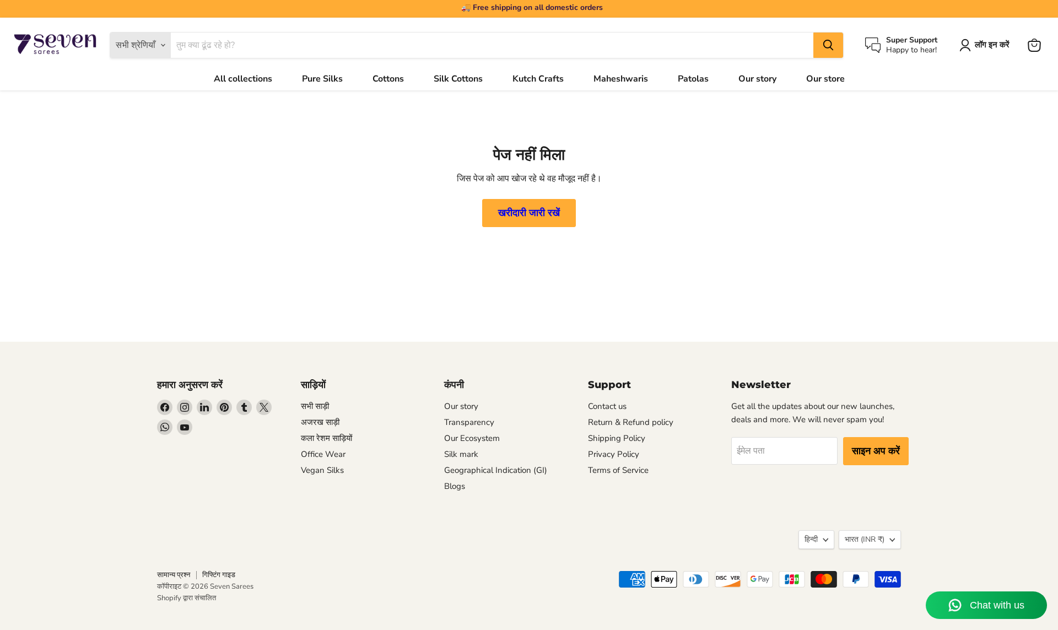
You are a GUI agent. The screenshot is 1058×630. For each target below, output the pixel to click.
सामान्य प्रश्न (173, 575)
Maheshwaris (620, 79)
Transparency (469, 422)
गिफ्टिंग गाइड (218, 575)
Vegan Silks (322, 470)
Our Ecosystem (472, 438)
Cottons (388, 79)
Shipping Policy (616, 438)
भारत (864, 539)
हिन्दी (811, 539)
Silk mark (461, 454)
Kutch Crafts (538, 79)
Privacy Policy (613, 454)
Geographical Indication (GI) (495, 470)
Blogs (454, 486)
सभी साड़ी (315, 406)
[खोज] (828, 45)
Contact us (607, 406)
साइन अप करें (876, 450)
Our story (757, 79)
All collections (243, 79)
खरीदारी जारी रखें (529, 212)
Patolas (693, 79)
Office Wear (323, 454)
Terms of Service (618, 470)
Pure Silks (322, 79)
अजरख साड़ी (320, 422)
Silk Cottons (458, 79)
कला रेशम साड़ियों (326, 438)
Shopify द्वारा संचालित (186, 598)
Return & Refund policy (630, 422)
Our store (825, 79)
